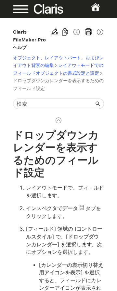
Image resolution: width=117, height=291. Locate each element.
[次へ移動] (99, 32)
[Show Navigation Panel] (17, 9)
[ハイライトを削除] (54, 32)
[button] (98, 104)
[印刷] (88, 32)
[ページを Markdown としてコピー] (65, 32)
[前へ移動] (77, 32)
